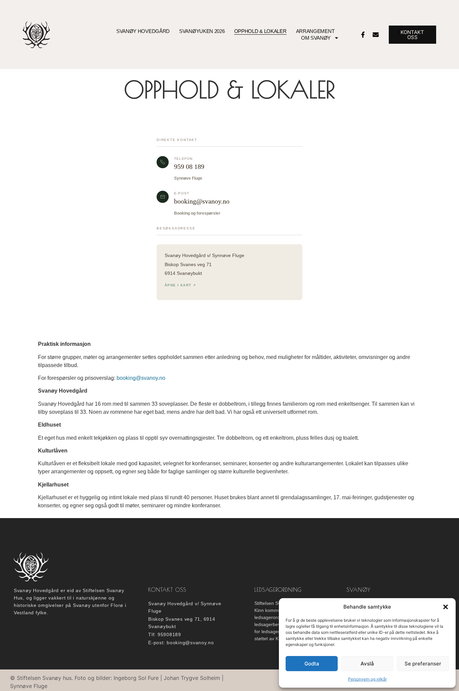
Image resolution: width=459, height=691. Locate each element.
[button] (445, 607)
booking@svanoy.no (202, 201)
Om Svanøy (316, 38)
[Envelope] (376, 35)
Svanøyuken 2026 (202, 31)
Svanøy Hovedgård (143, 31)
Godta (311, 663)
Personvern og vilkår (367, 679)
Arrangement (315, 31)
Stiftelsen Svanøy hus (44, 678)
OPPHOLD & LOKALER (260, 31)
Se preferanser (423, 663)
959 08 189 (189, 166)
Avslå (367, 663)
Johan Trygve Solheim (192, 678)
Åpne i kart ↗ (180, 285)
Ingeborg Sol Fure (136, 678)
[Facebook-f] (363, 35)
